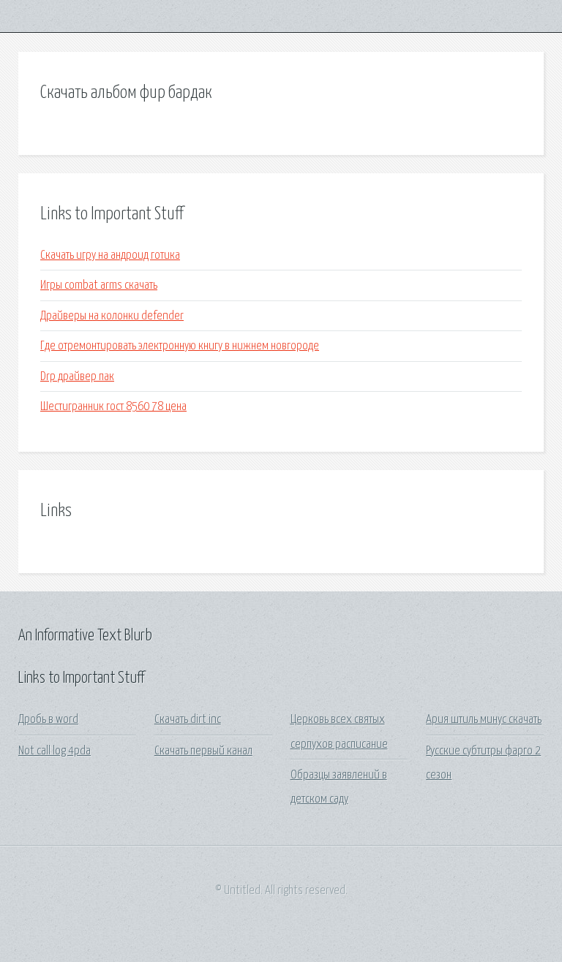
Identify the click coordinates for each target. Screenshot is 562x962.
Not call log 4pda (54, 751)
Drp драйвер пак (77, 377)
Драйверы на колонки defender (112, 316)
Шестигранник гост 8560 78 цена (113, 407)
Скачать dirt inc (187, 719)
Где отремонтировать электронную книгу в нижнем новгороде (179, 346)
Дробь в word (48, 719)
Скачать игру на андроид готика (110, 255)
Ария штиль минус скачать (484, 719)
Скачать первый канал (203, 751)
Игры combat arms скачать (98, 285)
